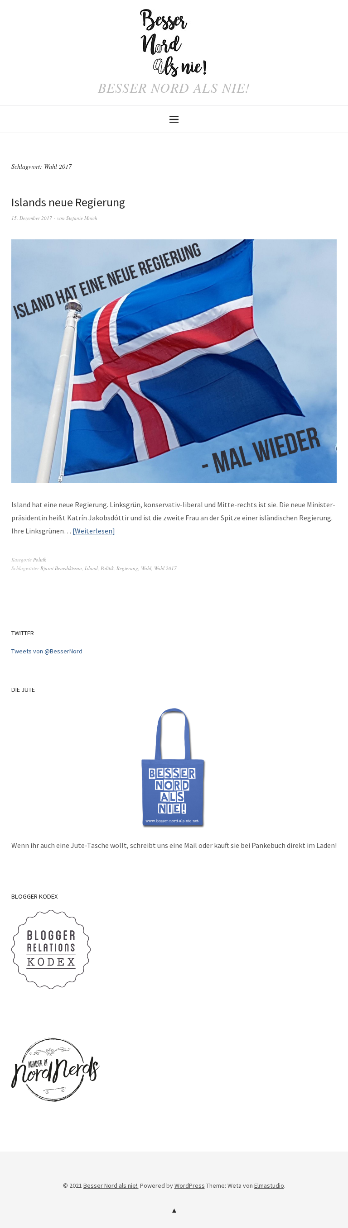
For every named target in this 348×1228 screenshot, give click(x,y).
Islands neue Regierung (68, 202)
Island (91, 568)
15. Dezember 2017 (31, 217)
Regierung (127, 568)
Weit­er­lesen (93, 530)
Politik (39, 559)
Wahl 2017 (165, 568)
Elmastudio (269, 1185)
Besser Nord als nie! (174, 87)
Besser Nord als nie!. (111, 1185)
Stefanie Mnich (81, 217)
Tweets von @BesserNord (46, 651)
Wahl (146, 568)
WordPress (189, 1185)
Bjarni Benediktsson (61, 568)
